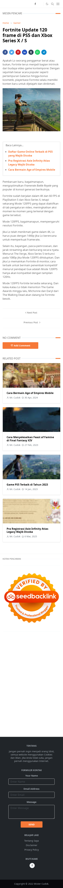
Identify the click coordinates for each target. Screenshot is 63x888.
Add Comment (22, 345)
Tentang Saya (31, 840)
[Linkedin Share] (24, 52)
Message (31, 801)
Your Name (31, 775)
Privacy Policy (31, 849)
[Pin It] (18, 52)
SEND (32, 824)
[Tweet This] (11, 52)
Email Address (31, 788)
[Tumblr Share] (31, 52)
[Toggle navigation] (57, 3)
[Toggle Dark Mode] (47, 4)
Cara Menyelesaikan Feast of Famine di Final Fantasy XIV (30, 438)
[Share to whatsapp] (37, 52)
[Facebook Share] (5, 52)
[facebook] (35, 4)
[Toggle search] (52, 4)
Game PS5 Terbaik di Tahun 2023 (27, 484)
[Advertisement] (15, 684)
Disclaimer (31, 845)
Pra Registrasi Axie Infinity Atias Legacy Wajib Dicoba (27, 530)
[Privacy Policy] (40, 4)
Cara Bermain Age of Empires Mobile (31, 169)
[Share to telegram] (44, 52)
